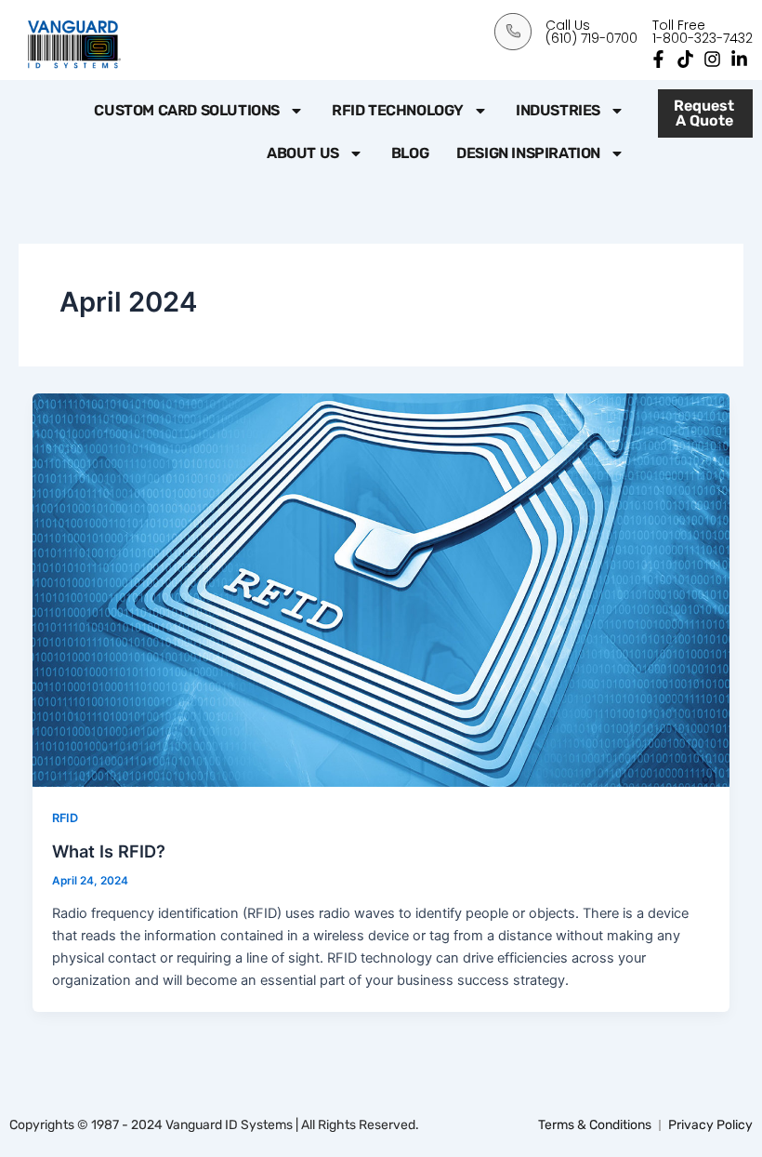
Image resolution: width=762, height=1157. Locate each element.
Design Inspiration (528, 153)
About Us (303, 153)
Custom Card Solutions (187, 110)
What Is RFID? (108, 851)
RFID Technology (398, 110)
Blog (409, 153)
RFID (65, 818)
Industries (558, 110)
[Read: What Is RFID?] (381, 588)
